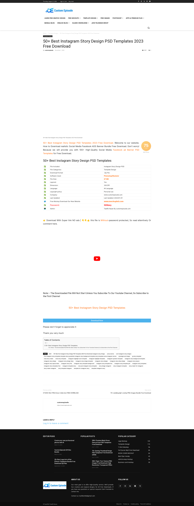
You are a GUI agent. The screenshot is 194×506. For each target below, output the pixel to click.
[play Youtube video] (97, 258)
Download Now (97, 320)
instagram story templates (139, 363)
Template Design (53, 33)
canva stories (110, 354)
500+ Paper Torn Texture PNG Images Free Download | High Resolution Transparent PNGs (102, 463)
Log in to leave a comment (55, 423)
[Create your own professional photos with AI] (48, 443)
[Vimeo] (147, 1)
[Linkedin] (64, 55)
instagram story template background (84, 363)
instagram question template (115, 358)
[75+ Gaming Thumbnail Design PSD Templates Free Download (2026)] (85, 453)
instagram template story (69, 366)
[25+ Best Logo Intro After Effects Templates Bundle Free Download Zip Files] (48, 462)
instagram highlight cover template (77, 358)
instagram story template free (104, 363)
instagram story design (50, 361)
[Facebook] (138, 1)
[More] (87, 55)
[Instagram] (141, 1)
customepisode (49, 50)
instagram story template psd (122, 363)
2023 (50, 354)
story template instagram (65, 368)
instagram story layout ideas (51, 363)
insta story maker (48, 358)
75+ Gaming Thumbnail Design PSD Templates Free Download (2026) (102, 453)
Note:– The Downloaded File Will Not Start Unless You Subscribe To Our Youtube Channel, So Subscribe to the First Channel (84, 347)
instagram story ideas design (117, 361)
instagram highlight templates (97, 358)
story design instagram (105, 366)
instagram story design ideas (65, 361)
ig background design (124, 356)
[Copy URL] (82, 55)
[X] (144, 1)
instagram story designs (101, 361)
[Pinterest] (54, 55)
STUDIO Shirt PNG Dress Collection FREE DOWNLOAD (61, 393)
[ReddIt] (68, 55)
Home (44, 33)
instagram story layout (133, 361)
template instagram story (98, 368)
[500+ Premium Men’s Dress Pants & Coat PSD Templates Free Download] (85, 443)
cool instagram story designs (123, 354)
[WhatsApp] (59, 55)
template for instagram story (81, 368)
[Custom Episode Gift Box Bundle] (48, 452)
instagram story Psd (66, 363)
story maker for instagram (136, 366)
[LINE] (78, 55)
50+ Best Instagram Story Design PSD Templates (61, 345)
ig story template (136, 356)
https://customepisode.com (64, 405)
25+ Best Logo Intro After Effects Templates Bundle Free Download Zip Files (64, 461)
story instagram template (120, 366)
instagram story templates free (52, 366)
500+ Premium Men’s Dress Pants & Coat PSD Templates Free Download (101, 442)
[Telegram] (73, 55)
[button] (148, 27)
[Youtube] (150, 1)
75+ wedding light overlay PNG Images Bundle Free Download (130, 393)
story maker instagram (50, 368)
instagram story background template (135, 358)
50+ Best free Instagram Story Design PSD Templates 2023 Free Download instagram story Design (79, 354)
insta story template (60, 358)
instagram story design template (84, 361)
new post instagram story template (87, 366)
